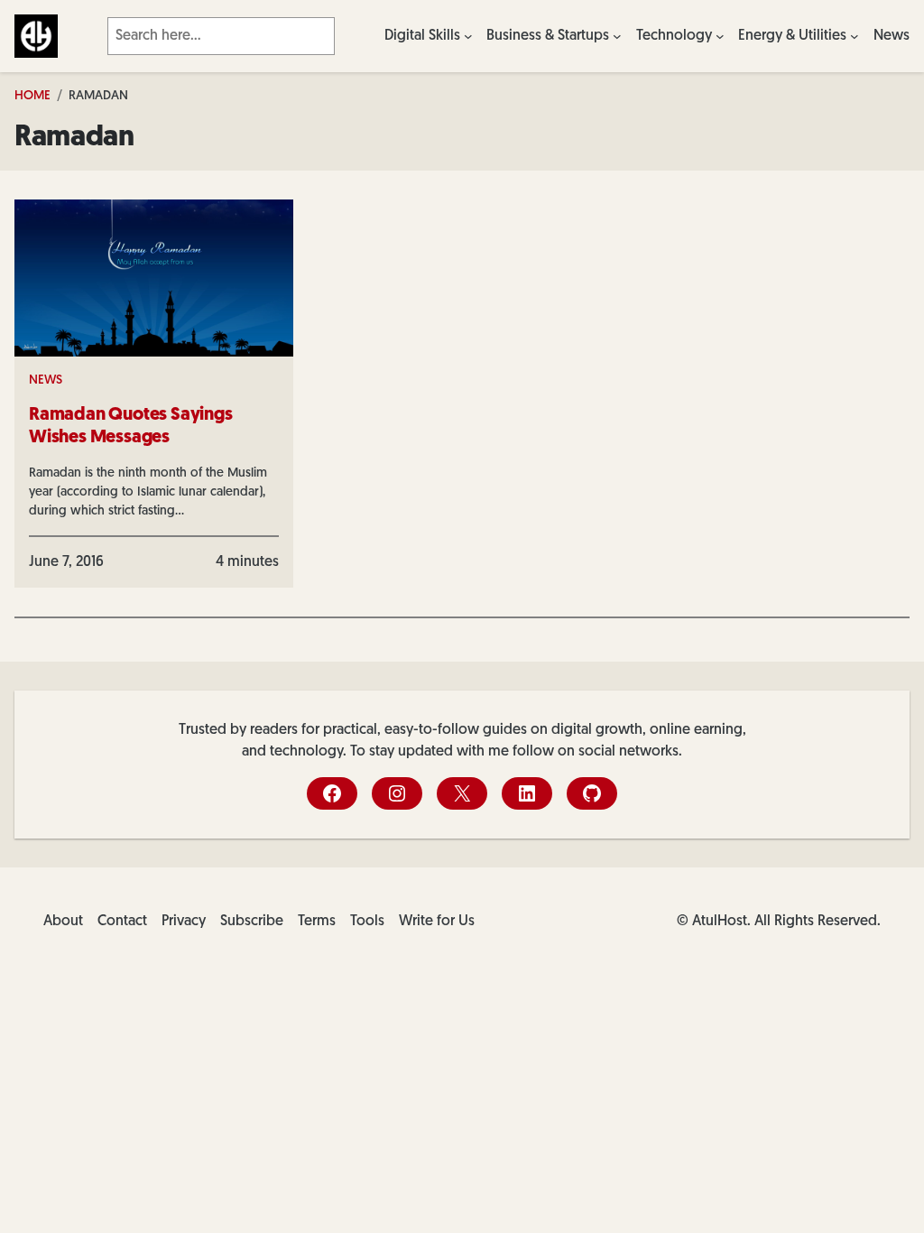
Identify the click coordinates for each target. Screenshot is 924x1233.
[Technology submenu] (720, 36)
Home (32, 96)
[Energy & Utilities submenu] (854, 36)
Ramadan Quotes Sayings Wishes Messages (131, 426)
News (45, 380)
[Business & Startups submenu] (617, 36)
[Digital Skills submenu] (468, 36)
